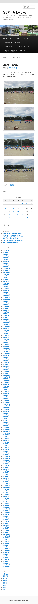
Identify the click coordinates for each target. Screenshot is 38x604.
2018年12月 (6, 456)
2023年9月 (6, 329)
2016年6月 (6, 521)
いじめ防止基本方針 (23, 46)
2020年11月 (6, 405)
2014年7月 (6, 557)
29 (22, 215)
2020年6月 (6, 416)
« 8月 (9, 217)
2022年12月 (6, 349)
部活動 (5, 583)
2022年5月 (6, 364)
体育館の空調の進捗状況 (10, 238)
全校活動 (5, 576)
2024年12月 (6, 295)
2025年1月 (6, 293)
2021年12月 (6, 376)
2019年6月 (6, 443)
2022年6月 (6, 362)
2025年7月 (6, 279)
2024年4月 (6, 313)
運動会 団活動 (10, 64)
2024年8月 (6, 304)
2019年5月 (6, 445)
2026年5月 (6, 257)
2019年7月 (6, 441)
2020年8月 (6, 412)
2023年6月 (6, 335)
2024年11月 (6, 297)
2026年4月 (6, 259)
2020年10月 (6, 407)
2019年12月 (6, 429)
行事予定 (17, 42)
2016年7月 (6, 519)
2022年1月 (6, 373)
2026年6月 (6, 255)
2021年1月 (6, 400)
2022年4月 (6, 367)
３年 (4, 590)
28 (18, 215)
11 (5, 209)
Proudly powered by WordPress (19, 600)
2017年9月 (6, 490)
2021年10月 (6, 380)
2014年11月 (6, 548)
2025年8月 (6, 277)
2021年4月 (6, 394)
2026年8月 (6, 250)
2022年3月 (6, 369)
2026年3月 (6, 262)
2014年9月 (6, 553)
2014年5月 (6, 562)
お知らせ (5, 574)
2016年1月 (6, 532)
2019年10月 (6, 434)
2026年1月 (6, 266)
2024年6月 (6, 309)
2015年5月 (6, 544)
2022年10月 (6, 353)
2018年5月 (6, 472)
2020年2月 (6, 425)
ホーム (5, 38)
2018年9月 (6, 463)
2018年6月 (6, 470)
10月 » (27, 217)
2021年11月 (6, 378)
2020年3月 (6, 423)
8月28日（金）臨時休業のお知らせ (13, 234)
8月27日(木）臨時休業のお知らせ (13, 236)
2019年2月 (6, 452)
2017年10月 (6, 488)
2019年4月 (6, 447)
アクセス (22, 51)
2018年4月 (6, 474)
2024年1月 (6, 320)
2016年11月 (6, 510)
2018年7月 (6, 468)
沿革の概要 (26, 38)
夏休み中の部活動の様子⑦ (11, 242)
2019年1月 (6, 454)
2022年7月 (6, 360)
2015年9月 (6, 539)
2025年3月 (6, 288)
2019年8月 (6, 438)
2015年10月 (6, 537)
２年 (4, 587)
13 (14, 209)
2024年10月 (6, 300)
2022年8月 (6, 358)
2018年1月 (6, 481)
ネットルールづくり (9, 46)
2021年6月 (6, 389)
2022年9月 (6, 356)
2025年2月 (6, 291)
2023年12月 (6, 322)
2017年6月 (6, 497)
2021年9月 (6, 382)
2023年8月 (6, 331)
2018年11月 (6, 459)
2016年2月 (6, 530)
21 (18, 212)
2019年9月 (6, 436)
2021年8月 (6, 385)
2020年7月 (6, 414)
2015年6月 (6, 541)
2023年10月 (6, 326)
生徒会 (5, 581)
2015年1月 (6, 546)
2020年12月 (6, 403)
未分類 (12, 185)
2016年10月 (6, 512)
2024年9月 (6, 302)
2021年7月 (6, 387)
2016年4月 (6, 526)
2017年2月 (6, 503)
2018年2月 (6, 479)
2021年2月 (6, 398)
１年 (4, 585)
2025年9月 (6, 275)
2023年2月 (6, 344)
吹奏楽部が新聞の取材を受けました (14, 240)
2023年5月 (6, 338)
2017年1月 (6, 506)
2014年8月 (6, 555)
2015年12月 (6, 535)
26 (9, 215)
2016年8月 (6, 517)
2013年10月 (6, 566)
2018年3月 (6, 477)
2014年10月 (6, 550)
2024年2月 (6, 318)
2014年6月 (6, 559)
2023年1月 (6, 347)
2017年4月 (6, 501)
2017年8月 (6, 492)
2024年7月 (6, 306)
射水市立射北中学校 (14, 12)
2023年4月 (6, 340)
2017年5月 (6, 499)
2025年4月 (6, 286)
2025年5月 (6, 284)
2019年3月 (6, 450)
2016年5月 (6, 523)
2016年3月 (6, 528)
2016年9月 (6, 515)
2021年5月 (6, 391)
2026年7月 (6, 253)
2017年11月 (6, 485)
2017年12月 (6, 483)
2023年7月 (6, 333)
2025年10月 (6, 273)
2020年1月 (6, 427)
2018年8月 (6, 465)
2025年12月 (6, 268)
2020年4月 (6, 420)
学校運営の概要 (7, 42)
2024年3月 (6, 315)
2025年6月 (6, 282)
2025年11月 (6, 270)
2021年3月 (6, 396)
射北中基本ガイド (15, 38)
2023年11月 (6, 324)
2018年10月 (6, 461)
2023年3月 (6, 342)
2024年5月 (6, 311)
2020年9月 (6, 409)
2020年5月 (6, 418)
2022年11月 (6, 351)
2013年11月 (6, 564)
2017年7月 (6, 494)
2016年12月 (6, 508)
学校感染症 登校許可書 (10, 51)
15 (22, 209)
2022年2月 (6, 371)
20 (14, 212)
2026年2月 (6, 264)
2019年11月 (6, 432)
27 (14, 215)
